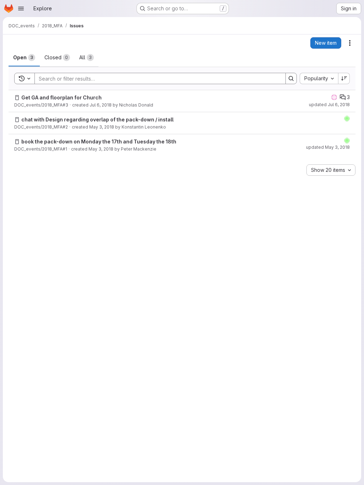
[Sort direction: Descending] (344, 78)
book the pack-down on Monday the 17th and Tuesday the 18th (98, 141)
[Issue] (17, 97)
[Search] (291, 78)
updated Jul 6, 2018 (329, 104)
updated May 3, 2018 (328, 147)
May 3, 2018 (101, 127)
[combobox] (319, 78)
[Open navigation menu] (21, 8)
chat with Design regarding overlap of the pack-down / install (97, 119)
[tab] (24, 57)
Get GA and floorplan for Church (61, 97)
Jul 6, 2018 (101, 105)
